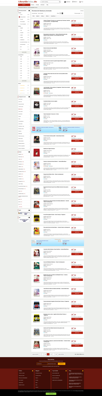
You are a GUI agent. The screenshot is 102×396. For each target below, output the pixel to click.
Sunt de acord (51, 393)
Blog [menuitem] (47, 4)
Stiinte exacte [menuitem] (20, 138)
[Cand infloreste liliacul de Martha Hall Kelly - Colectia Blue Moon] (37, 296)
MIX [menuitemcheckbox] (24, 46)
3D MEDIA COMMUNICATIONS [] (23, 196)
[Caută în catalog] (60, 2)
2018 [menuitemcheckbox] (24, 75)
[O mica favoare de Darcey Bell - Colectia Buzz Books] (37, 143)
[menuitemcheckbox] (24, 85)
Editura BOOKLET (38, 128)
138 (45, 354)
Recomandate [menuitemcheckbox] (24, 21)
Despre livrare (21, 382)
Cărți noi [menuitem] (32, 4)
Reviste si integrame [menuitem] (21, 148)
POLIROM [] (20, 164)
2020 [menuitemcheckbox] (24, 70)
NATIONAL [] (21, 161)
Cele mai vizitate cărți (55, 377)
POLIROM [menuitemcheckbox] (24, 32)
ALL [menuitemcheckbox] (24, 49)
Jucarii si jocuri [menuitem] (20, 106)
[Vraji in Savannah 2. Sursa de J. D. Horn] (37, 121)
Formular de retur (38, 375)
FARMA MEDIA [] (21, 169)
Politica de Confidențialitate (23, 377)
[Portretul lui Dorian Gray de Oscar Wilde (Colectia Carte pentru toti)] (37, 194)
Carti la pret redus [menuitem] (21, 104)
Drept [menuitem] (19, 118)
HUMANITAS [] (21, 181)
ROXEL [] (20, 176)
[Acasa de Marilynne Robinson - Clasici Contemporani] (37, 269)
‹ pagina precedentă (35, 354)
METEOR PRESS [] (21, 188)
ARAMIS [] (20, 154)
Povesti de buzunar (66, 240)
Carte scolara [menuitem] (20, 111)
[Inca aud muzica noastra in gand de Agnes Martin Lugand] (37, 68)
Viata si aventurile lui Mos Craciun (42, 240)
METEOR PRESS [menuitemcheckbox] (24, 44)
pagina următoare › (61, 354)
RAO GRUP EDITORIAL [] (22, 186)
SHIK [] (20, 191)
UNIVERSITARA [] (21, 193)
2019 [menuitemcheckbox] (24, 73)
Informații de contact (39, 373)
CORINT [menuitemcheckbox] (24, 35)
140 (51, 354)
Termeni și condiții (21, 373)
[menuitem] (24, 5)
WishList (75, 1)
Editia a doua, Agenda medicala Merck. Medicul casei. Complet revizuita (75, 383)
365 (56, 354)
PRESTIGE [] (21, 156)
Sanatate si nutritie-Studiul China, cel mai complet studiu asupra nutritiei (75, 377)
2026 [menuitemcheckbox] (24, 56)
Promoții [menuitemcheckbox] (24, 19)
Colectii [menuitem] (19, 116)
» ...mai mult (52, 29)
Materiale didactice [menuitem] (21, 143)
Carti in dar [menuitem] (20, 101)
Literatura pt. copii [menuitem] (21, 126)
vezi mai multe (24, 52)
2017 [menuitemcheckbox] (24, 77)
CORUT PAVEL (20, 183)
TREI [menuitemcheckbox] (24, 30)
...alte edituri (20, 206)
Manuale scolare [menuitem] (21, 128)
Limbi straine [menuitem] (20, 123)
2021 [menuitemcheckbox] (24, 68)
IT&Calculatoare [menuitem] (20, 121)
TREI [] (20, 159)
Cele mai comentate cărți (56, 375)
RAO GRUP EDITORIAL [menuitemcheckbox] (24, 42)
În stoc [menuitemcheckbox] (24, 14)
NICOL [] (20, 201)
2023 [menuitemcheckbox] (24, 63)
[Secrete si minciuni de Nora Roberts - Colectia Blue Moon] (37, 169)
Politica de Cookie (78, 390)
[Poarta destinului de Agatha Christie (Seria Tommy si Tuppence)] (37, 309)
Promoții (37, 380)
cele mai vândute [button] (40, 13)
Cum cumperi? (21, 380)
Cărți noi (37, 377)
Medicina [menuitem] (19, 131)
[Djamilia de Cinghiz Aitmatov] (37, 156)
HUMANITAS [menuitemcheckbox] (24, 39)
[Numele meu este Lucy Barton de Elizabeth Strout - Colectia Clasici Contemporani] (37, 282)
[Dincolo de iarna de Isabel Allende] (37, 55)
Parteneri (37, 387)
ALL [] (20, 204)
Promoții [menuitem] (37, 4)
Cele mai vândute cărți (55, 373)
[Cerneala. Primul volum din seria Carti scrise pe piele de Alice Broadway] (37, 81)
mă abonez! (62, 363)
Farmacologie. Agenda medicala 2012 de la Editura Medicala (75, 380)
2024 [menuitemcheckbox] (24, 61)
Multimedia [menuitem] (20, 133)
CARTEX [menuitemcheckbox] (24, 37)
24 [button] (81, 13)
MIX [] (20, 199)
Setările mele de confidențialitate (57, 380)
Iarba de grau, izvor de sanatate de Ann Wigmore (75, 387)
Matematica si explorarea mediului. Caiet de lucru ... (45, 127)
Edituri (36, 382)
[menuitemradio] (60, 13)
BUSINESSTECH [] (22, 171)
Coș (81, 1)
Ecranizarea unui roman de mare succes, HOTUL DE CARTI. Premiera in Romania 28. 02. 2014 (76, 374)
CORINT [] (20, 166)
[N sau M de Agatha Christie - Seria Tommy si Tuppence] (37, 222)
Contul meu (68, 1)
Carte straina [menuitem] (20, 99)
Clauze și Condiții (27, 391)
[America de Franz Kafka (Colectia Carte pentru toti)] (37, 335)
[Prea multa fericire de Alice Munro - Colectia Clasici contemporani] (37, 235)
